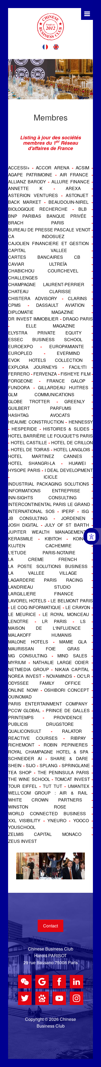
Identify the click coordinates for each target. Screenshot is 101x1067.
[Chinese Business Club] (50, 26)
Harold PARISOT (50, 955)
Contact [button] (50, 926)
